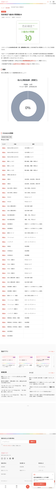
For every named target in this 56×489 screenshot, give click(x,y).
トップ (2, 8)
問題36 (4, 304)
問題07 (4, 175)
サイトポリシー (4, 481)
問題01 (4, 148)
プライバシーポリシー (7, 445)
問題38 (4, 313)
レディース (40, 470)
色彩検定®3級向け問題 (7, 137)
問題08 (4, 179)
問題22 (4, 242)
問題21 (4, 237)
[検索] (27, 486)
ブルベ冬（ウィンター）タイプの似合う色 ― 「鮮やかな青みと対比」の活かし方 (13, 386)
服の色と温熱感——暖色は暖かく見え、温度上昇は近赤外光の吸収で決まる (13, 381)
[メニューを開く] (52, 1)
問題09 (4, 183)
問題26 (4, 259)
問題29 (4, 273)
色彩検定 (8, 8)
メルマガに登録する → (39, 484)
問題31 (4, 282)
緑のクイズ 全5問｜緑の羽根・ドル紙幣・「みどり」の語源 (41, 378)
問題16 (4, 215)
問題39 (4, 318)
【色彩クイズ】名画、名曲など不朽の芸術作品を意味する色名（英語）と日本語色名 (41, 395)
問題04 (4, 161)
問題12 (4, 197)
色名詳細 (21, 466)
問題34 (4, 295)
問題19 (4, 228)
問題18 (4, 224)
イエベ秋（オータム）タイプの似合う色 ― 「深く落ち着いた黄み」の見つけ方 (13, 391)
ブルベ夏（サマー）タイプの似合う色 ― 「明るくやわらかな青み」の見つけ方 (13, 395)
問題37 (4, 309)
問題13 (4, 201)
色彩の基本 (3, 474)
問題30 (4, 277)
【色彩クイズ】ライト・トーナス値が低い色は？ (40, 391)
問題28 (4, 268)
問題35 (4, 300)
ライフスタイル (41, 466)
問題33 (4, 291)
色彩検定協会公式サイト (29, 60)
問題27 (4, 264)
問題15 (4, 210)
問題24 (4, 251)
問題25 (4, 255)
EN (49, 1)
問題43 (4, 336)
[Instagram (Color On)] (2, 458)
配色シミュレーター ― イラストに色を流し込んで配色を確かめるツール (13, 377)
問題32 (4, 286)
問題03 (4, 157)
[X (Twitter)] (7, 458)
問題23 (4, 246)
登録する (33, 441)
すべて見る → (51, 351)
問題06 (4, 170)
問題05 (4, 166)
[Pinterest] (10, 458)
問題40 (4, 322)
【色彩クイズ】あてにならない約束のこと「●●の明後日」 (41, 387)
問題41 (4, 327)
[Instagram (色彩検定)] (5, 458)
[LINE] (13, 458)
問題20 (4, 233)
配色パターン (22, 470)
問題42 (4, 331)
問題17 (4, 219)
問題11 (4, 192)
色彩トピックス (4, 470)
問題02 (4, 152)
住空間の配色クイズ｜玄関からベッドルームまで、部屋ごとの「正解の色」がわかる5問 (41, 383)
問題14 (4, 206)
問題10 (4, 188)
